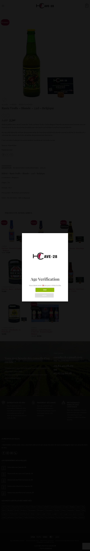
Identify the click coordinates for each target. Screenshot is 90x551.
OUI (45, 290)
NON (44, 295)
